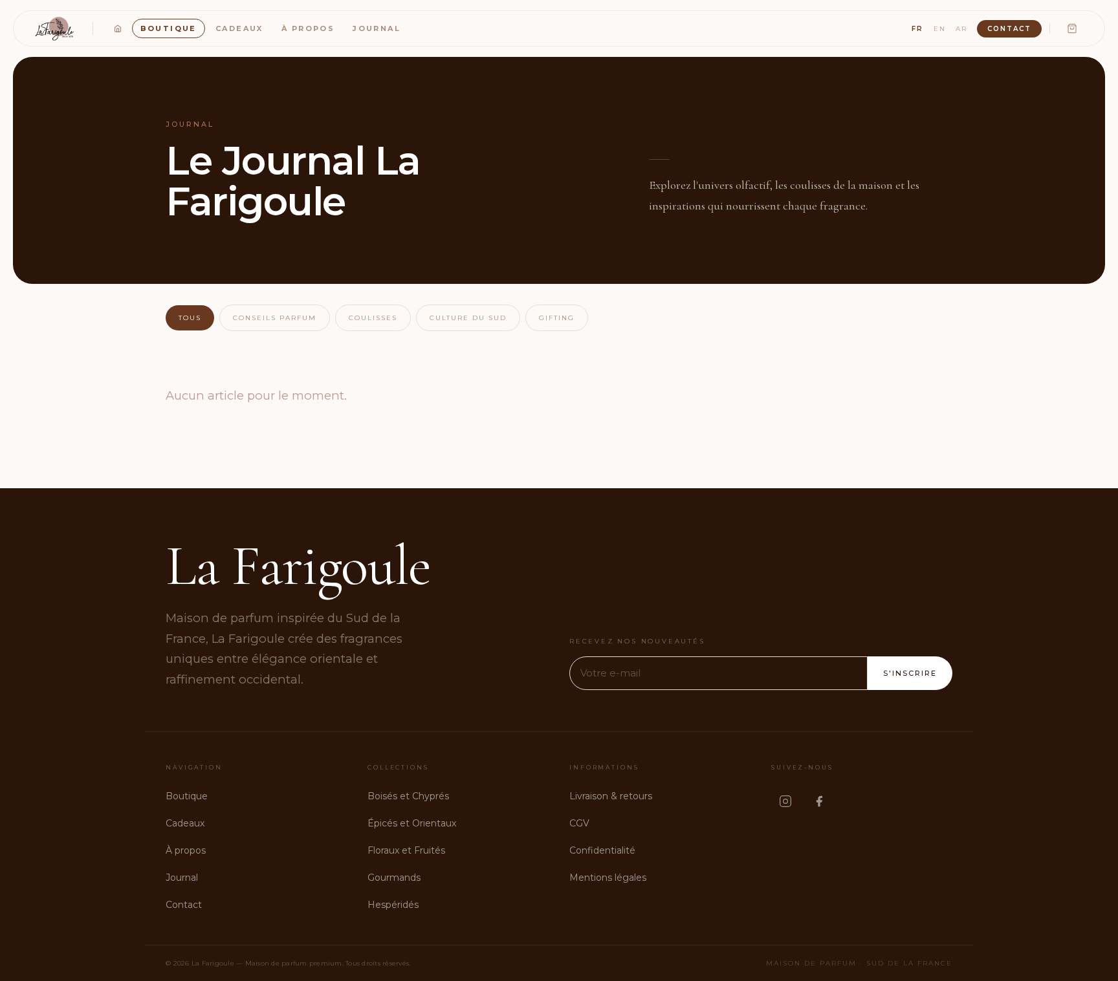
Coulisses (373, 318)
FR (917, 29)
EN (940, 29)
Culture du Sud (468, 318)
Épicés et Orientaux (411, 823)
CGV (579, 823)
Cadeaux (239, 28)
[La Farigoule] (56, 28)
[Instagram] (785, 801)
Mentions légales (607, 877)
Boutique (168, 28)
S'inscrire (910, 673)
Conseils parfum (274, 318)
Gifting (557, 318)
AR (961, 29)
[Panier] (1072, 28)
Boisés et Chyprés (408, 796)
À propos (307, 28)
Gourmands (394, 877)
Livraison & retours (610, 796)
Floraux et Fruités (406, 850)
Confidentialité (602, 850)
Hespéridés (393, 905)
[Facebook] (819, 801)
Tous (190, 318)
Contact (1009, 29)
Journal (376, 28)
